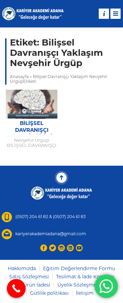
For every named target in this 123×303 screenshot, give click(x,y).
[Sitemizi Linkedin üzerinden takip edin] (70, 247)
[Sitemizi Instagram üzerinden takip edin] (61, 247)
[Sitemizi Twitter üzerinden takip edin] (52, 247)
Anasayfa (19, 77)
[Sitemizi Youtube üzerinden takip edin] (79, 247)
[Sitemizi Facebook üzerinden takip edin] (43, 247)
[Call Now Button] (16, 288)
